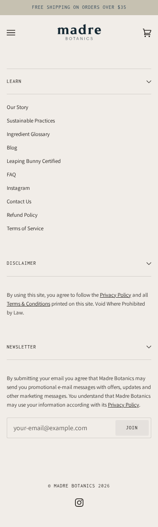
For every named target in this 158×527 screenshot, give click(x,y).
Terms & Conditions (28, 303)
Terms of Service (25, 228)
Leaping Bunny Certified (34, 161)
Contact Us (19, 201)
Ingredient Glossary (28, 134)
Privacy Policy (115, 294)
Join (132, 427)
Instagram (18, 188)
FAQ (11, 174)
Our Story (17, 107)
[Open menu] (19, 32)
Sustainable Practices (31, 120)
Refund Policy (22, 214)
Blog (12, 147)
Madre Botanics (74, 485)
